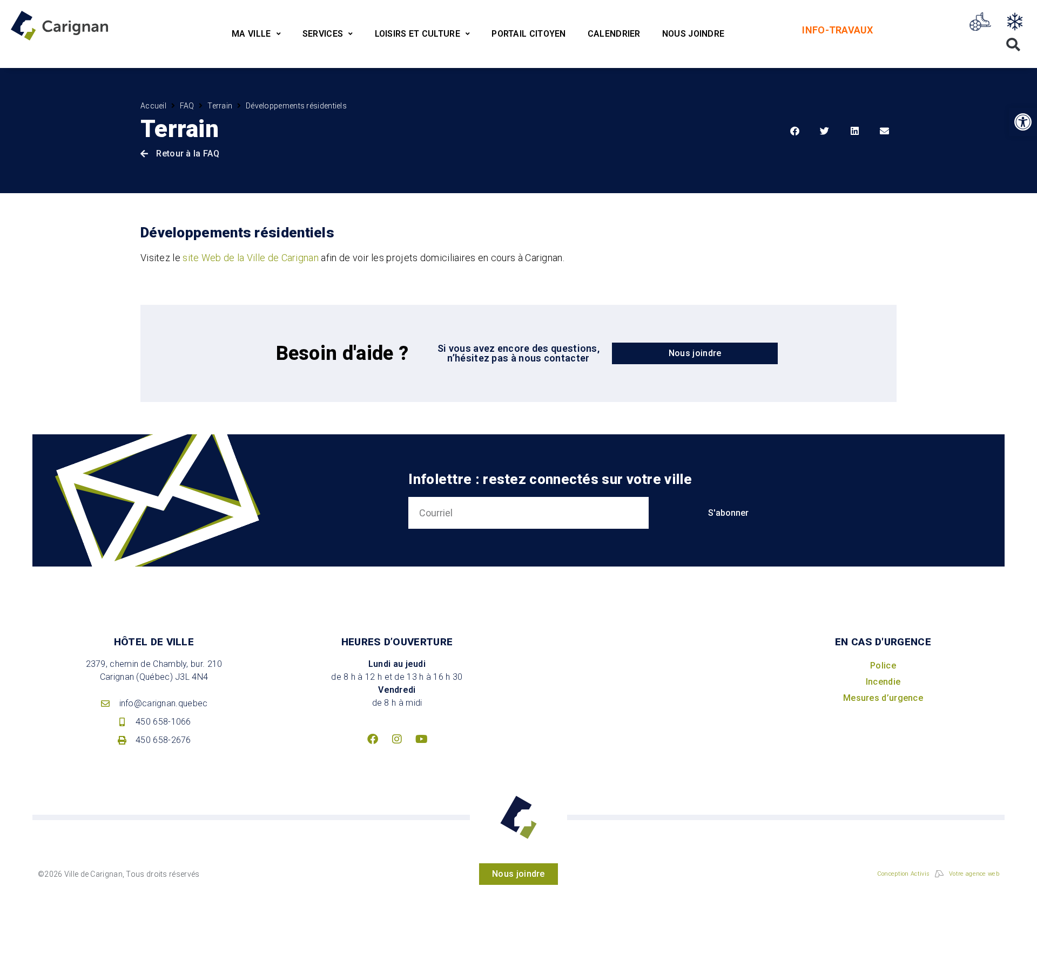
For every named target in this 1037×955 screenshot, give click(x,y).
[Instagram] (397, 739)
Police (883, 665)
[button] (1023, 122)
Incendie (883, 682)
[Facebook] (372, 739)
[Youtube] (421, 739)
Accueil (153, 105)
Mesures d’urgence (883, 698)
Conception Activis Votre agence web (938, 873)
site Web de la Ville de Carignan (251, 257)
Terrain (219, 105)
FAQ (187, 105)
